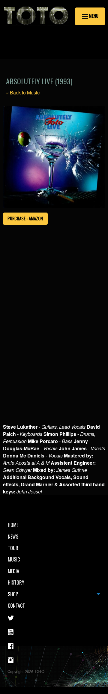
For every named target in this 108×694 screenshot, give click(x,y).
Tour (13, 548)
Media (13, 571)
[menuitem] (54, 525)
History (16, 582)
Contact (16, 605)
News (13, 536)
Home (13, 525)
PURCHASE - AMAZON (25, 218)
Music (14, 559)
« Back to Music (23, 92)
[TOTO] (36, 28)
